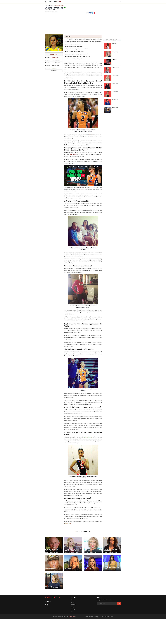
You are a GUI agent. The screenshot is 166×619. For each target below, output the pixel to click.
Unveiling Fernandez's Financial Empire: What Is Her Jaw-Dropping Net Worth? (83, 41)
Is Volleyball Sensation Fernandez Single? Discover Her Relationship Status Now (84, 39)
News (72, 611)
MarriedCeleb (53, 597)
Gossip (72, 607)
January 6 (54, 57)
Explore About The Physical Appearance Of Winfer (77, 49)
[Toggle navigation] (46, 1)
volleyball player (88, 437)
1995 (57, 57)
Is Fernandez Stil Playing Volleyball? (74, 59)
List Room (73, 609)
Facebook (89, 134)
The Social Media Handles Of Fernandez (75, 51)
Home (72, 600)
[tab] (83, 36)
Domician (54, 68)
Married (55, 1)
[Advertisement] (83, 24)
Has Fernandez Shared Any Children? (74, 46)
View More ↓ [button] (54, 70)
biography (51, 5)
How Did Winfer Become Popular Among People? (77, 54)
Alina (47, 552)
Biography (73, 604)
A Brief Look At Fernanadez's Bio (73, 44)
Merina (67, 552)
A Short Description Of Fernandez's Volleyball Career (78, 56)
